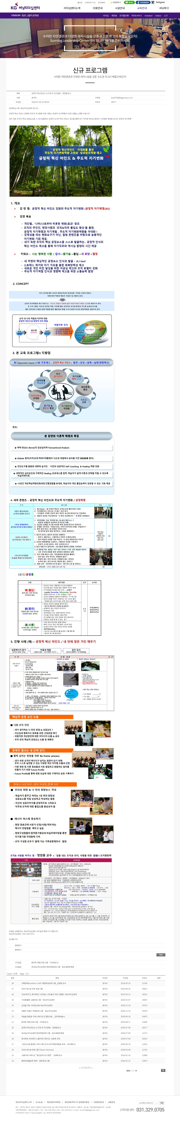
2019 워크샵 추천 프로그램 (32, 988)
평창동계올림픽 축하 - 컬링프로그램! (35, 1060)
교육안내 (142, 8)
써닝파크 (164, 8)
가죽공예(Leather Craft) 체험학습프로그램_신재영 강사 (43, 983)
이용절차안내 (98, 1102)
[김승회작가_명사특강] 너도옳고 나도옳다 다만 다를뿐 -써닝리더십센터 (49, 994)
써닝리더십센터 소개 (23, 1102)
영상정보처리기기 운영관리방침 (77, 1102)
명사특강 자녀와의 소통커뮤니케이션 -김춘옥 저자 (40, 1038)
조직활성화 (124, 15)
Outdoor (149, 15)
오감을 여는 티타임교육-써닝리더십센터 (36, 1005)
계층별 (114, 15)
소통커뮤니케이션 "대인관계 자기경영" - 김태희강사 (41, 1055)
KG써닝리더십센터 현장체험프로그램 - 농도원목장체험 (42, 1033)
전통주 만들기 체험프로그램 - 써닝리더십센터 (39, 1011)
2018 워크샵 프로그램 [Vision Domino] (37, 1049)
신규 (166, 15)
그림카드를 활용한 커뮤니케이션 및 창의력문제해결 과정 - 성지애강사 (48, 1044)
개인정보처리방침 (53, 1102)
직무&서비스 (136, 15)
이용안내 (97, 8)
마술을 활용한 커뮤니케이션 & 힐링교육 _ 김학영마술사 (43, 1016)
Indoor (158, 15)
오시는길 (39, 1102)
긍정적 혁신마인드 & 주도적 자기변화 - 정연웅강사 (41, 1027)
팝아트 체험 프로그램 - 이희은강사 (34, 1022)
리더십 (106, 15)
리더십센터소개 (72, 8)
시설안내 (120, 8)
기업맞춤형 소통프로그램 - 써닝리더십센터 (38, 1000)
